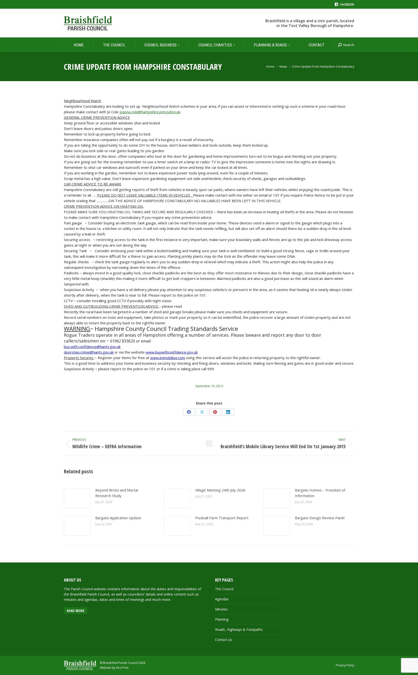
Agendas (222, 599)
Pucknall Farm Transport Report (221, 517)
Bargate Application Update (118, 517)
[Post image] (77, 498)
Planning (221, 619)
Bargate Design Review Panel (319, 517)
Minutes (221, 609)
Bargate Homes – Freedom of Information (320, 493)
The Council (224, 589)
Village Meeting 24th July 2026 (220, 490)
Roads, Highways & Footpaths (239, 629)
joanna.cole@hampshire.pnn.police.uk (149, 111)
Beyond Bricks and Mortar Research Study (117, 493)
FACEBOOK (347, 4)
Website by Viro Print (114, 668)
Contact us (223, 639)
